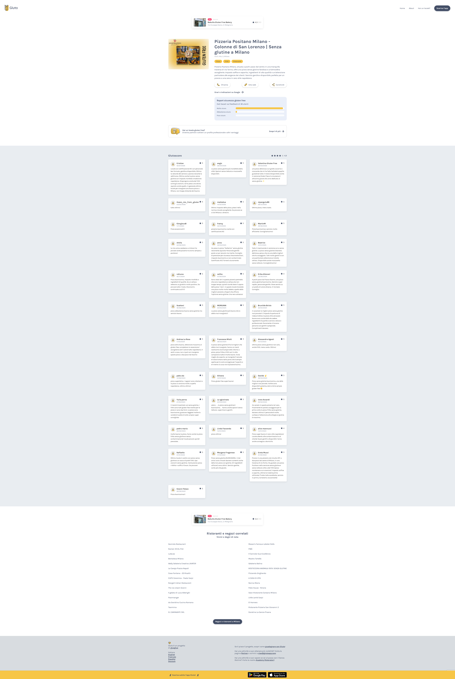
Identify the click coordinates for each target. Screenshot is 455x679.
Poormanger (173, 597)
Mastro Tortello (254, 559)
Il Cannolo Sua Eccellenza (259, 554)
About (411, 8)
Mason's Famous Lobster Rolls (261, 544)
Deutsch (171, 661)
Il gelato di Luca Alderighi (179, 593)
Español (171, 659)
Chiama (224, 85)
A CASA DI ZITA (254, 578)
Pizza (218, 61)
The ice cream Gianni (177, 588)
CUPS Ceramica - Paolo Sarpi (180, 578)
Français (172, 657)
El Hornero (252, 602)
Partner (244, 653)
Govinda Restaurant (177, 544)
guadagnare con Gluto (275, 646)
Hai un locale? (424, 8)
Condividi (280, 85)
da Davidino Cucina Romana (180, 602)
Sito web (252, 85)
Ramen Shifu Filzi (176, 549)
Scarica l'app (442, 8)
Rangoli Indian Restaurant (179, 583)
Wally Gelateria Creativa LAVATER (182, 563)
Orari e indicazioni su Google (227, 92)
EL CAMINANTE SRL (176, 612)
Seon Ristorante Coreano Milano (262, 593)
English (171, 654)
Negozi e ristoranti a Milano (227, 621)
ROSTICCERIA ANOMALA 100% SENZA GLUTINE (267, 568)
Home (402, 8)
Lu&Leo (171, 554)
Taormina (172, 607)
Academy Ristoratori (265, 660)
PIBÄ (250, 549)
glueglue (174, 648)
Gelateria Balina (255, 563)
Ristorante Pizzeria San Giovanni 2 (263, 607)
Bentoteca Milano (176, 559)
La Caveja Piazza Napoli (178, 568)
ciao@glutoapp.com (267, 653)
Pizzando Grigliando (257, 573)
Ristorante (237, 61)
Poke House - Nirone (257, 588)
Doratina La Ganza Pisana (259, 612)
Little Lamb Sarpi (255, 597)
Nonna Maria (254, 583)
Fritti (227, 61)
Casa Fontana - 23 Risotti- (179, 573)
